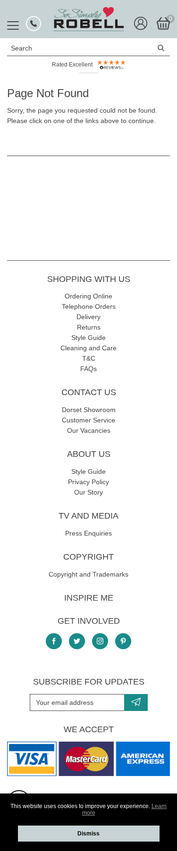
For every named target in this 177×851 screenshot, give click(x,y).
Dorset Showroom (89, 409)
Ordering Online (88, 296)
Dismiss (88, 833)
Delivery (88, 317)
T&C (88, 358)
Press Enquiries (88, 533)
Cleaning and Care (88, 348)
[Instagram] (100, 641)
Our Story (88, 492)
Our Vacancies (88, 430)
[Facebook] (54, 641)
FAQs (88, 368)
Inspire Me (88, 598)
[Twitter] (77, 641)
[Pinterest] (123, 641)
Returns (89, 327)
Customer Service (88, 420)
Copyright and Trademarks (88, 574)
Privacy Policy (88, 482)
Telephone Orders (89, 306)
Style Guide (88, 337)
